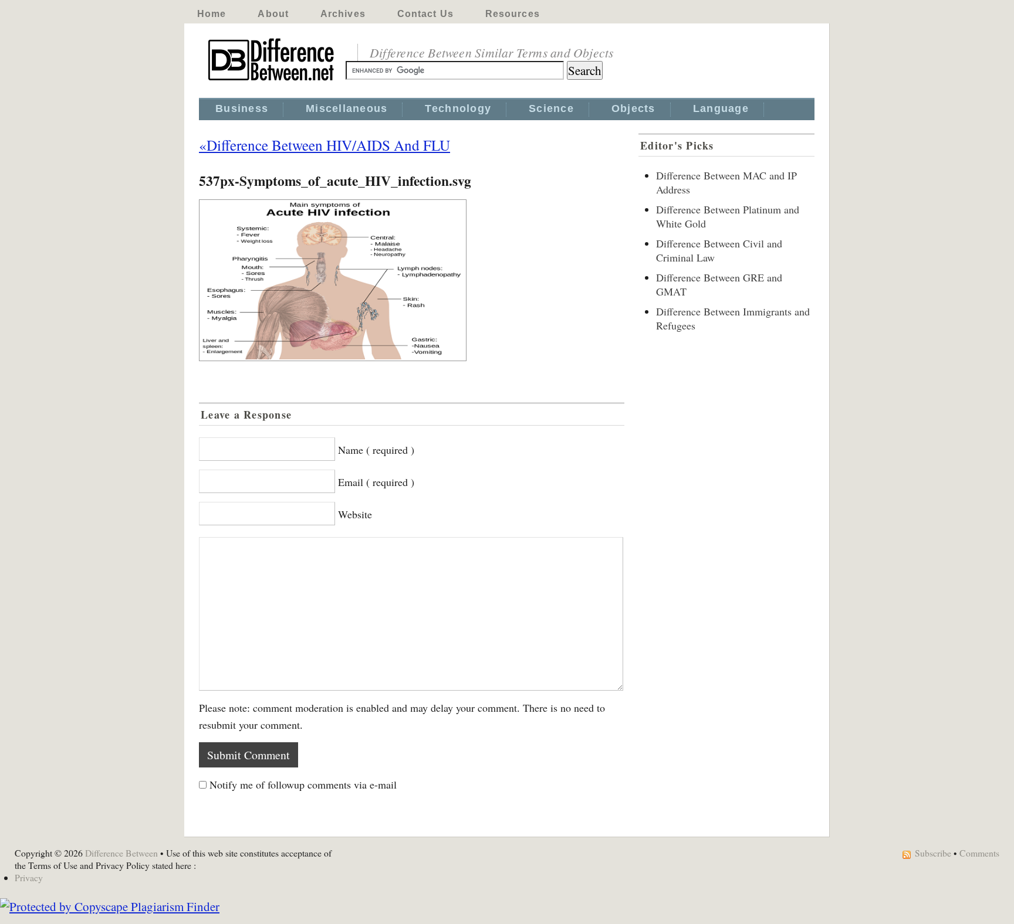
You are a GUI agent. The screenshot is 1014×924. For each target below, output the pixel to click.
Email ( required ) (376, 482)
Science (551, 108)
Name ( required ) (376, 450)
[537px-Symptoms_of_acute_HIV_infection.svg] (411, 280)
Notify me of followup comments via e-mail (303, 784)
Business (241, 108)
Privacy (29, 877)
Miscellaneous (346, 108)
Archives (343, 14)
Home (211, 14)
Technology (458, 108)
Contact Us (425, 14)
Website (355, 514)
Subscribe (933, 853)
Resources (512, 14)
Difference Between (121, 853)
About (273, 14)
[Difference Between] (272, 81)
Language (721, 108)
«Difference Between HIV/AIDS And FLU (324, 145)
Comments (979, 853)
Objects (633, 108)
